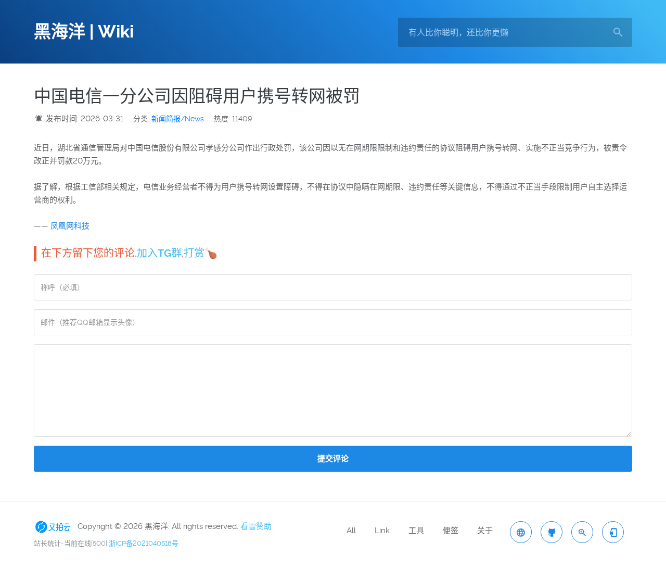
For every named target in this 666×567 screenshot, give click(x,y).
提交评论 (333, 458)
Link (382, 530)
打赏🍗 (200, 253)
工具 (416, 530)
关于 (485, 530)
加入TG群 (159, 253)
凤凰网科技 (69, 226)
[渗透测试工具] (551, 532)
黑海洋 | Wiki (84, 32)
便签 (450, 530)
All (351, 530)
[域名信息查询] (582, 532)
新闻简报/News (177, 119)
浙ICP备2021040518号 (143, 543)
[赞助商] (54, 526)
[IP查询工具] (521, 532)
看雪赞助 (256, 526)
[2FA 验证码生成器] (613, 532)
